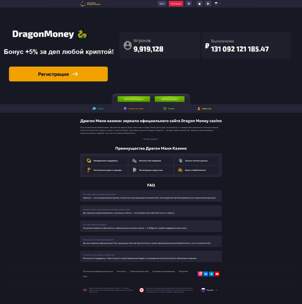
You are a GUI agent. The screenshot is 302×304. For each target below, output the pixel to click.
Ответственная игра (139, 271)
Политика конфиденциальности (98, 271)
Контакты (121, 271)
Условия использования (163, 271)
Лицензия (183, 271)
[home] (91, 3)
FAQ (85, 276)
